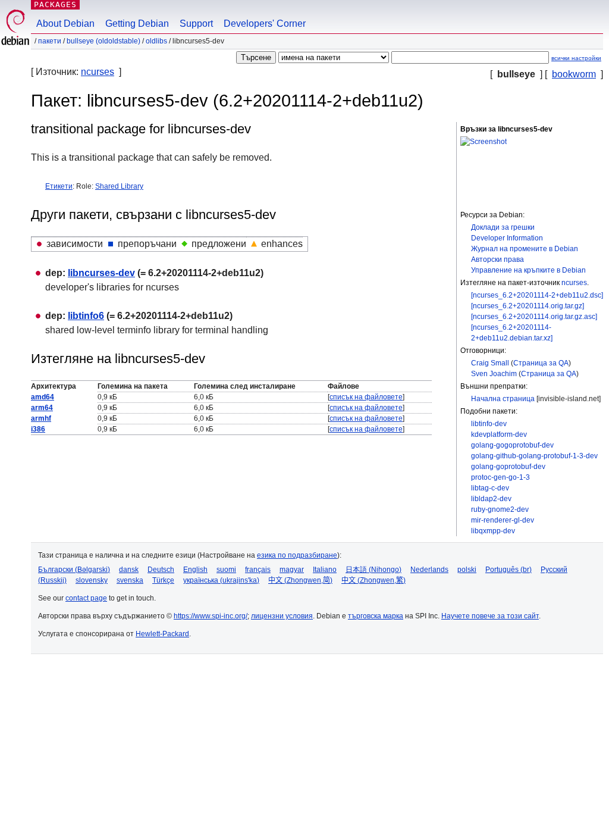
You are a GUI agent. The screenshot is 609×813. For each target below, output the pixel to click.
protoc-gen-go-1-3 (500, 477)
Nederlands (429, 569)
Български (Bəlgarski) (74, 569)
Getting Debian (137, 23)
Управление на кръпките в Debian (528, 270)
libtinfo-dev (489, 424)
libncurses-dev (101, 273)
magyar (292, 569)
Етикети (59, 186)
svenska (130, 580)
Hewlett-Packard (162, 634)
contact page (86, 598)
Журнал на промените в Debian (524, 249)
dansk (129, 569)
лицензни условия (282, 616)
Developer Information (507, 238)
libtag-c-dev (490, 488)
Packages (55, 4)
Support (196, 23)
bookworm (574, 74)
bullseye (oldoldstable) (103, 41)
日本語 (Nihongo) (373, 569)
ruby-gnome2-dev (500, 509)
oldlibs (156, 41)
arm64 (42, 408)
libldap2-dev (491, 499)
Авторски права (497, 259)
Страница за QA (541, 363)
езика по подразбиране (297, 555)
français (258, 569)
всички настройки (576, 58)
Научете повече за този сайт (490, 616)
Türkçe (163, 580)
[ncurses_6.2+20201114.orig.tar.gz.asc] (534, 316)
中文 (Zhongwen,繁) (373, 580)
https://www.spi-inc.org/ (210, 616)
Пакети (49, 41)
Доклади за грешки (503, 227)
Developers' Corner (265, 23)
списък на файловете (366, 397)
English (195, 569)
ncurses (97, 72)
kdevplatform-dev (499, 434)
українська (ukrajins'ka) (221, 580)
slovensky (92, 580)
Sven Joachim (494, 374)
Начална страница (503, 399)
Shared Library (119, 186)
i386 (38, 429)
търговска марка (375, 616)
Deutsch (160, 569)
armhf (41, 418)
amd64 (42, 397)
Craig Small (490, 363)
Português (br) (508, 569)
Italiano (325, 569)
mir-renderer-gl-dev (502, 520)
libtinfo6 (86, 316)
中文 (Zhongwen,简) (300, 580)
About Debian (65, 23)
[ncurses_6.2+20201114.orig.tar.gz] (527, 306)
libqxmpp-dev (493, 531)
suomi (226, 569)
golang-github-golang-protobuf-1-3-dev (534, 456)
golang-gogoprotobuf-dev (512, 445)
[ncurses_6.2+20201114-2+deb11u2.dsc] (537, 295)
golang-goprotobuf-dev (508, 466)
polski (466, 569)
